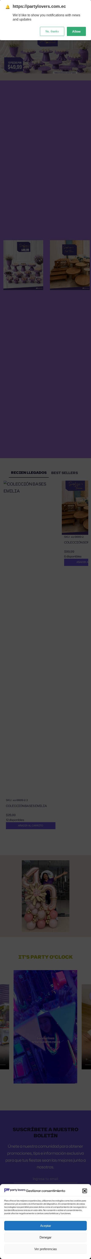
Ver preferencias (45, 1249)
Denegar (45, 1237)
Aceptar (45, 1225)
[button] (85, 1191)
